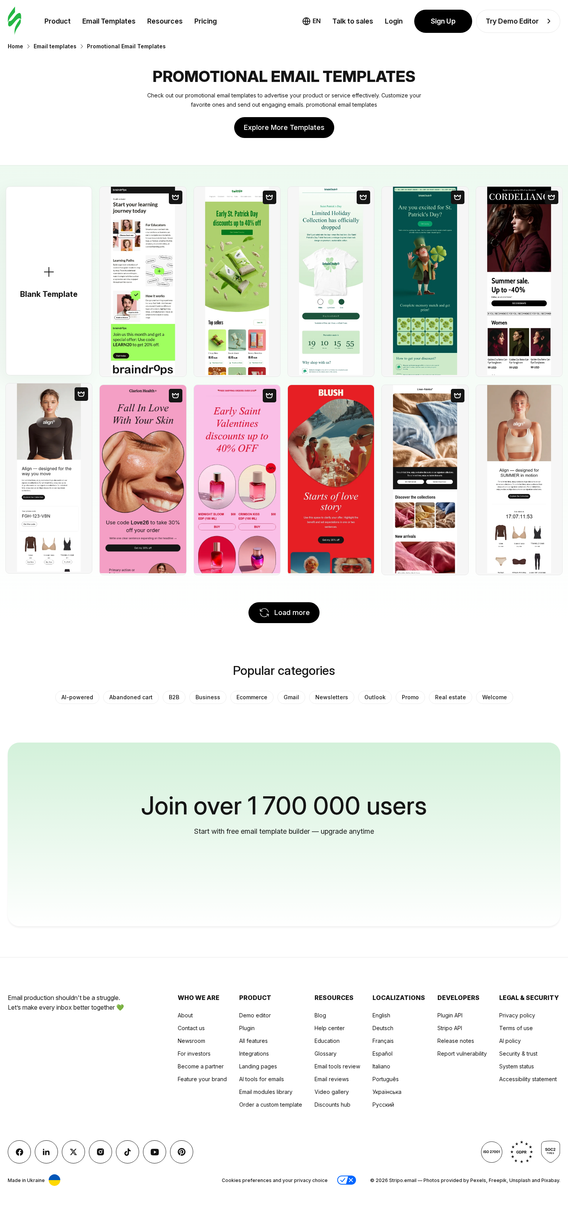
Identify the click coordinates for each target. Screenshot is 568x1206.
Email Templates (109, 21)
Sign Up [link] (443, 21)
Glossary (326, 1053)
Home (15, 46)
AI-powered (77, 697)
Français (383, 1040)
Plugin (247, 1028)
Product (57, 21)
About (185, 1015)
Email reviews (332, 1079)
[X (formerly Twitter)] (73, 1151)
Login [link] (394, 21)
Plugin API (450, 1015)
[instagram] (100, 1151)
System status (516, 1066)
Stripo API (449, 1028)
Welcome (494, 697)
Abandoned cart (131, 697)
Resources (165, 21)
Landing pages (258, 1066)
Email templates (55, 46)
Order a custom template (270, 1104)
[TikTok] (127, 1151)
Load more (292, 612)
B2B (174, 697)
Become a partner (201, 1066)
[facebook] (19, 1151)
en (317, 21)
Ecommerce (251, 697)
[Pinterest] (181, 1151)
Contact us (191, 1028)
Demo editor (255, 1015)
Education (327, 1040)
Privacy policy (517, 1015)
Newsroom (191, 1040)
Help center (330, 1028)
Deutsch (382, 1028)
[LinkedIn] (46, 1151)
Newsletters (331, 697)
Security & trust (518, 1053)
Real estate (450, 697)
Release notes (455, 1040)
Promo (410, 697)
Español (382, 1053)
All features (253, 1040)
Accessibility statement (528, 1079)
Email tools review (337, 1066)
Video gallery (332, 1091)
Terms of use (516, 1028)
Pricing (205, 21)
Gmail (291, 697)
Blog (320, 1015)
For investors (194, 1053)
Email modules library (266, 1091)
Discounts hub (332, 1104)
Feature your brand (202, 1079)
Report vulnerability (462, 1053)
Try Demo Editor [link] (512, 21)
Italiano (381, 1066)
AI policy (510, 1040)
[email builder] (14, 21)
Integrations (254, 1053)
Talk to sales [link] (352, 21)
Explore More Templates (284, 127)
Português (385, 1079)
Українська (386, 1091)
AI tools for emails (261, 1079)
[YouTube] (154, 1151)
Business (208, 697)
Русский (383, 1104)
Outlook (375, 697)
